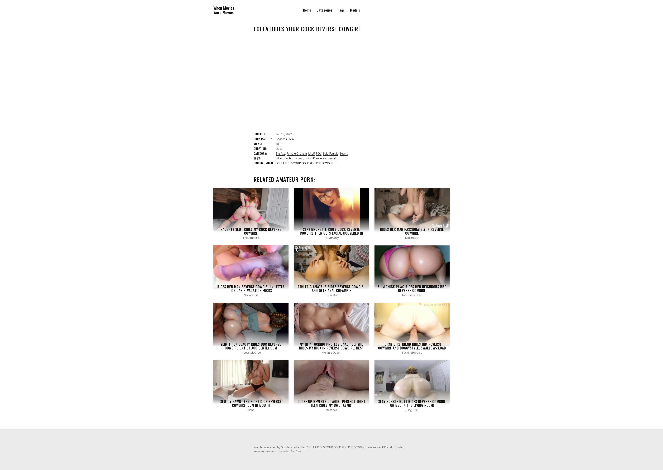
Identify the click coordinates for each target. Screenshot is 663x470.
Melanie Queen (331, 352)
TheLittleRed (251, 238)
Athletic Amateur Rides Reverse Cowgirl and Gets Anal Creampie (331, 288)
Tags (341, 10)
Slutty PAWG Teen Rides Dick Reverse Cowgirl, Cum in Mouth (251, 403)
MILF (311, 153)
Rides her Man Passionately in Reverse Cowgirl (412, 231)
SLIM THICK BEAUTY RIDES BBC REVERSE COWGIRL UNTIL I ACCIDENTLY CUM (250, 346)
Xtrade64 (331, 410)
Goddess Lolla (285, 139)
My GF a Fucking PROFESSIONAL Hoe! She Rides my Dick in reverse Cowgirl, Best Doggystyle (331, 348)
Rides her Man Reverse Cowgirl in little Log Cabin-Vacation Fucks (251, 288)
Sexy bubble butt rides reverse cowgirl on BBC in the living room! (412, 403)
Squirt (344, 153)
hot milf (310, 158)
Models (355, 10)
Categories (324, 10)
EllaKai (251, 410)
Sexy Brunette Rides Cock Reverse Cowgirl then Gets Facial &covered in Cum (331, 233)
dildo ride (282, 158)
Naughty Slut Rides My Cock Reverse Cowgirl (250, 231)
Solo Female (330, 153)
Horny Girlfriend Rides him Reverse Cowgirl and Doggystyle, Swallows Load (412, 346)
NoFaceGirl (412, 238)
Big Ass (280, 153)
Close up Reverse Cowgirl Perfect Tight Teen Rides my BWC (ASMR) (331, 403)
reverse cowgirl (326, 158)
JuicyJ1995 (412, 410)
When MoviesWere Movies (223, 10)
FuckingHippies (412, 352)
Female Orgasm (297, 153)
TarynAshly (331, 238)
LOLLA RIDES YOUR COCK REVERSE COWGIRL (305, 163)
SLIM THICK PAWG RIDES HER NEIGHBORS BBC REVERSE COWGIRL (412, 288)
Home (307, 10)
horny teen (296, 158)
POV (318, 153)
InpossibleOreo (412, 295)
